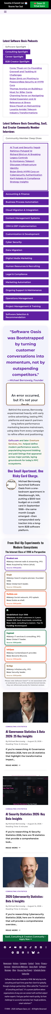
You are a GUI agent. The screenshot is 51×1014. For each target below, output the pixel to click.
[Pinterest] (25, 947)
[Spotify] (13, 952)
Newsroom (7, 963)
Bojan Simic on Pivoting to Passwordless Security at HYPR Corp (27, 82)
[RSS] (23, 952)
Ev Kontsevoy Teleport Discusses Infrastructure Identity (23, 164)
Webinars (24, 966)
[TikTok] (30, 947)
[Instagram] (20, 947)
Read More (13, 765)
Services (7, 966)
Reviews (8, 970)
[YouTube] (15, 947)
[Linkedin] (36, 947)
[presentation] (25, 707)
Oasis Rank (33, 966)
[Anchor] (38, 952)
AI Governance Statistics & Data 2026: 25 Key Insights (25, 733)
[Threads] (28, 952)
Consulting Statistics (16, 726)
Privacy (44, 963)
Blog (14, 970)
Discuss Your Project (24, 970)
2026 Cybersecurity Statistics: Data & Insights (24, 898)
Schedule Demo (39, 970)
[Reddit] (41, 947)
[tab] (16, 46)
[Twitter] (10, 947)
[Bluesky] (33, 952)
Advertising (16, 966)
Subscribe (25, 973)
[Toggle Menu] (5, 11)
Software (42, 966)
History (15, 963)
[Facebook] (5, 947)
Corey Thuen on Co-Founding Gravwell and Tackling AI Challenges (26, 71)
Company (23, 963)
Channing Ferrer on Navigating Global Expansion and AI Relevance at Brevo (27, 99)
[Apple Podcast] (18, 952)
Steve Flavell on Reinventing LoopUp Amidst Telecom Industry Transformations (25, 109)
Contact (31, 963)
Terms (37, 963)
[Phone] (46, 947)
